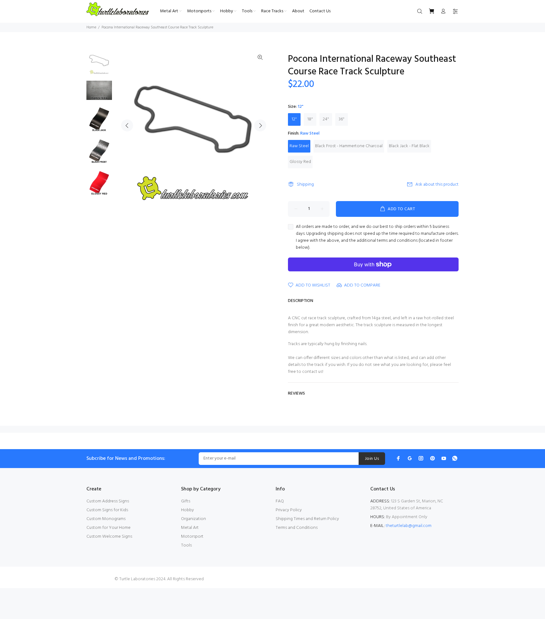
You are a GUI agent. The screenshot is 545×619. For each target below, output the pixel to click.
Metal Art (190, 527)
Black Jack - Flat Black (409, 146)
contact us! (312, 371)
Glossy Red (300, 161)
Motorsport (192, 536)
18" (310, 119)
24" (326, 119)
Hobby (187, 510)
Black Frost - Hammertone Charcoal (349, 146)
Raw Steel (299, 146)
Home (91, 27)
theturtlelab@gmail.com (408, 525)
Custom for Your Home (108, 527)
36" (341, 119)
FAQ (280, 501)
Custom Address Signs (107, 501)
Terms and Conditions (297, 527)
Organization (193, 519)
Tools (186, 545)
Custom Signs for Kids (107, 510)
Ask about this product (437, 184)
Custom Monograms (106, 519)
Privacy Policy (289, 510)
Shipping (305, 184)
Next (260, 125)
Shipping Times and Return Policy (307, 519)
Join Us (372, 458)
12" (294, 119)
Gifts (185, 501)
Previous (127, 125)
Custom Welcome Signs (109, 536)
